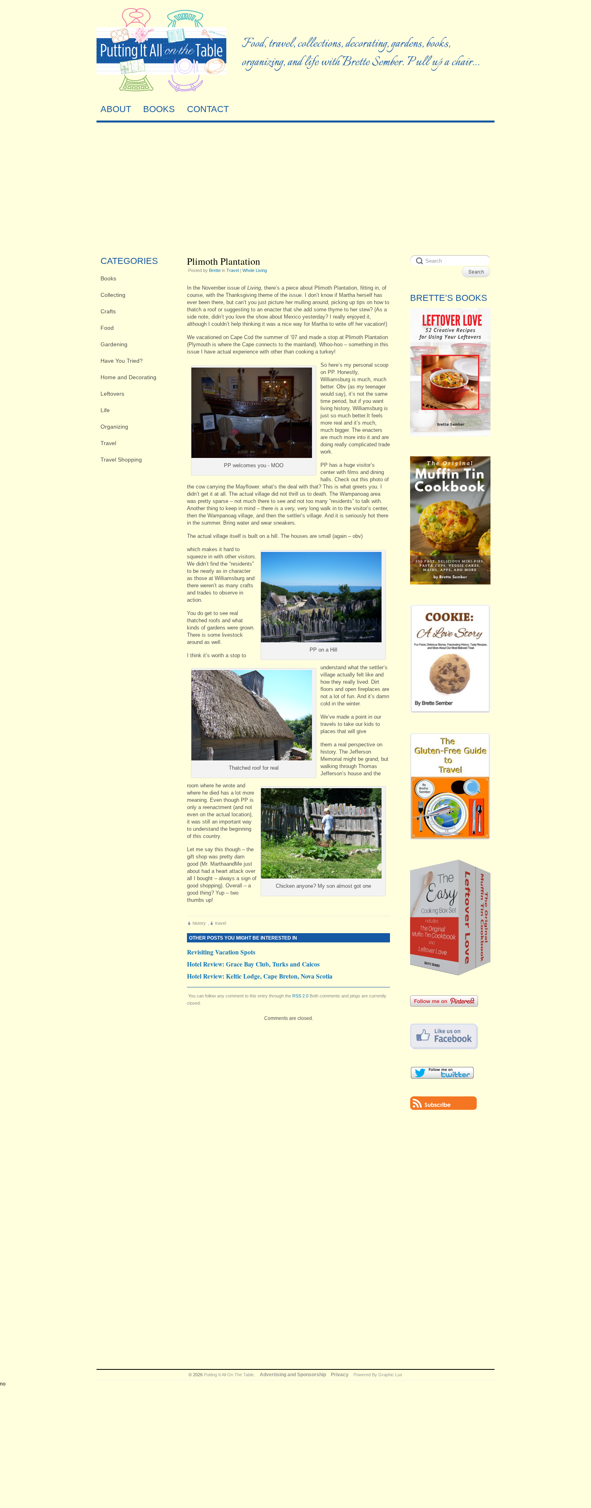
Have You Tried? (122, 361)
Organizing (114, 426)
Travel (108, 443)
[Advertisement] (295, 187)
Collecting (113, 295)
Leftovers (112, 393)
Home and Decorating (128, 377)
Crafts (108, 311)
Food (107, 328)
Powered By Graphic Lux (377, 1374)
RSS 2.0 (300, 995)
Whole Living (254, 270)
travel (220, 923)
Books (108, 278)
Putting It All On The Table (229, 1374)
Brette (215, 270)
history (199, 923)
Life (105, 410)
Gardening (114, 344)
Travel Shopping (121, 459)
